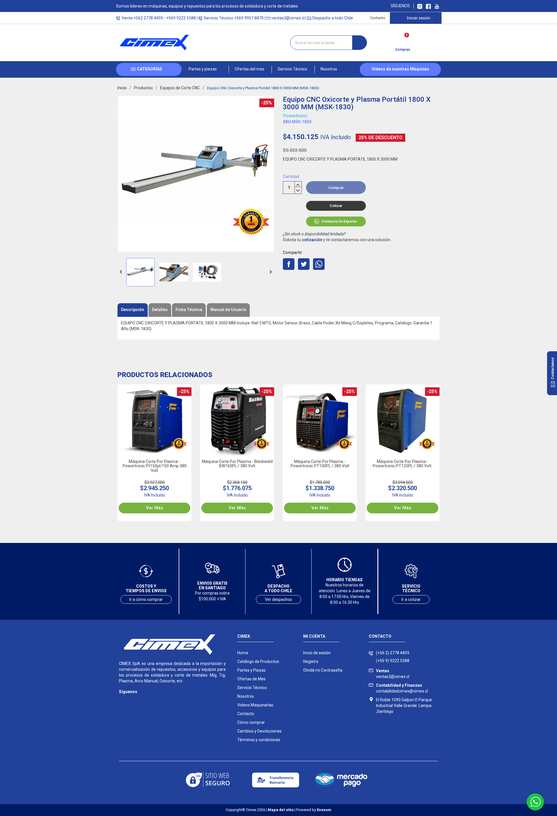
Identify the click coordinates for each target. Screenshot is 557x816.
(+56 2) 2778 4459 (392, 652)
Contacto (377, 18)
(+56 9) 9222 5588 (392, 660)
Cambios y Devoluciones (259, 731)
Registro (311, 661)
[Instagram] (122, 700)
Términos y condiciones (258, 739)
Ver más (154, 507)
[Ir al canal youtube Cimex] (437, 6)
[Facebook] (134, 700)
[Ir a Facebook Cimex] (428, 6)
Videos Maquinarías (255, 705)
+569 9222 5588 (181, 18)
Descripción (132, 309)
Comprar (336, 188)
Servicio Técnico (252, 687)
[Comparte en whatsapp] (319, 264)
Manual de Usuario (228, 309)
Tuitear (304, 264)
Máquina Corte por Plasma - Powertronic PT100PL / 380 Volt (320, 463)
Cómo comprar (251, 722)
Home (242, 652)
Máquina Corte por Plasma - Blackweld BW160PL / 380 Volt (237, 463)
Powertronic (295, 116)
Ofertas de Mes (251, 679)
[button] (205, 69)
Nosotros (245, 696)
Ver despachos (278, 599)
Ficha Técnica (189, 309)
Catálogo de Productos (258, 661)
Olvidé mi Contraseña (322, 670)
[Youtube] (145, 700)
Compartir (288, 264)
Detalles (160, 309)
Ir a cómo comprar (146, 599)
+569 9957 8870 (249, 18)
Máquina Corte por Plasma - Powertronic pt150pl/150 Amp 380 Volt (155, 466)
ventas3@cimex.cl (288, 18)
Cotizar (336, 205)
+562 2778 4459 (148, 18)
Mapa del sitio (281, 810)
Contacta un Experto (339, 221)
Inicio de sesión (317, 652)
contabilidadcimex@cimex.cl (402, 688)
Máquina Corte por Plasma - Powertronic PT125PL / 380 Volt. (402, 463)
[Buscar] (359, 43)
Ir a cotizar (411, 599)
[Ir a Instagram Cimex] (419, 6)
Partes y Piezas (251, 670)
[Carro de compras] (402, 40)
